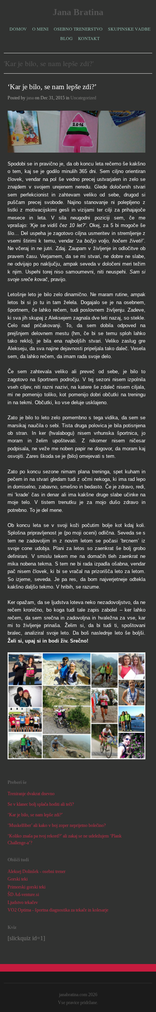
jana (30, 97)
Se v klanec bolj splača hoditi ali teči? (41, 804)
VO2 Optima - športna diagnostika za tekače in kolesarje (58, 910)
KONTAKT (89, 38)
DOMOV (18, 29)
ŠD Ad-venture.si (23, 894)
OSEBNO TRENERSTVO (78, 28)
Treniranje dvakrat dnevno (31, 793)
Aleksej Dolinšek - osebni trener (37, 871)
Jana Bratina (78, 12)
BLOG (66, 38)
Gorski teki (18, 879)
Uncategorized (83, 97)
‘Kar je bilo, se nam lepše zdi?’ (52, 87)
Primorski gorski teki (26, 887)
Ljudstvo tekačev (23, 902)
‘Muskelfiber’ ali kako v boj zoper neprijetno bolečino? (57, 825)
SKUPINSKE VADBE (129, 28)
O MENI (40, 28)
